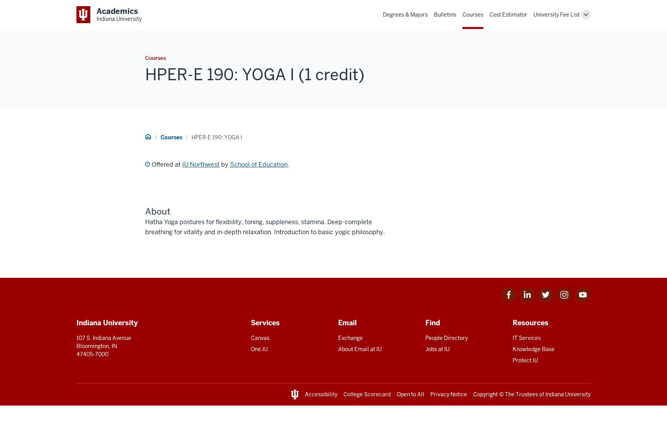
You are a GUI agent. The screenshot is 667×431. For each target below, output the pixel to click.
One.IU (259, 349)
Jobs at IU (437, 349)
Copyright (485, 394)
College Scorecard (367, 394)
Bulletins (445, 14)
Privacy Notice (448, 394)
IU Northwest (201, 165)
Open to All (410, 394)
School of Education (259, 165)
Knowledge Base (534, 349)
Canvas (260, 338)
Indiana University (568, 394)
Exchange (350, 338)
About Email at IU (360, 349)
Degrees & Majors (405, 14)
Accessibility (321, 394)
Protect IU (525, 360)
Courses (472, 14)
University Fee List (556, 14)
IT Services (527, 338)
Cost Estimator (508, 14)
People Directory (446, 338)
